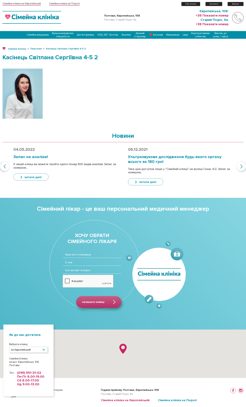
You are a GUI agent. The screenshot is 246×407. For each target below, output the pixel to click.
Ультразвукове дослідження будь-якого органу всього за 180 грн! (174, 159)
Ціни (185, 34)
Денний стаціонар (140, 35)
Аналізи (126, 34)
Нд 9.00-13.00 (28, 384)
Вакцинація (172, 34)
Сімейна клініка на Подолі (64, 3)
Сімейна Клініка (16, 48)
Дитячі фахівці (85, 34)
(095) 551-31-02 (29, 373)
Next (241, 166)
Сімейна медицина (38, 34)
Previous (4, 166)
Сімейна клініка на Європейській (22, 3)
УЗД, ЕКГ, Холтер (107, 34)
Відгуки (235, 4)
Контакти (214, 4)
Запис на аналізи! (30, 156)
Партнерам (56, 390)
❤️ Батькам (156, 34)
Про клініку (190, 4)
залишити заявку (93, 302)
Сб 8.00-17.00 (28, 380)
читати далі (33, 177)
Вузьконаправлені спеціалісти (62, 35)
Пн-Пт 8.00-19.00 (30, 377)
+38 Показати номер (212, 16)
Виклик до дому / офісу (220, 35)
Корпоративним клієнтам (200, 35)
